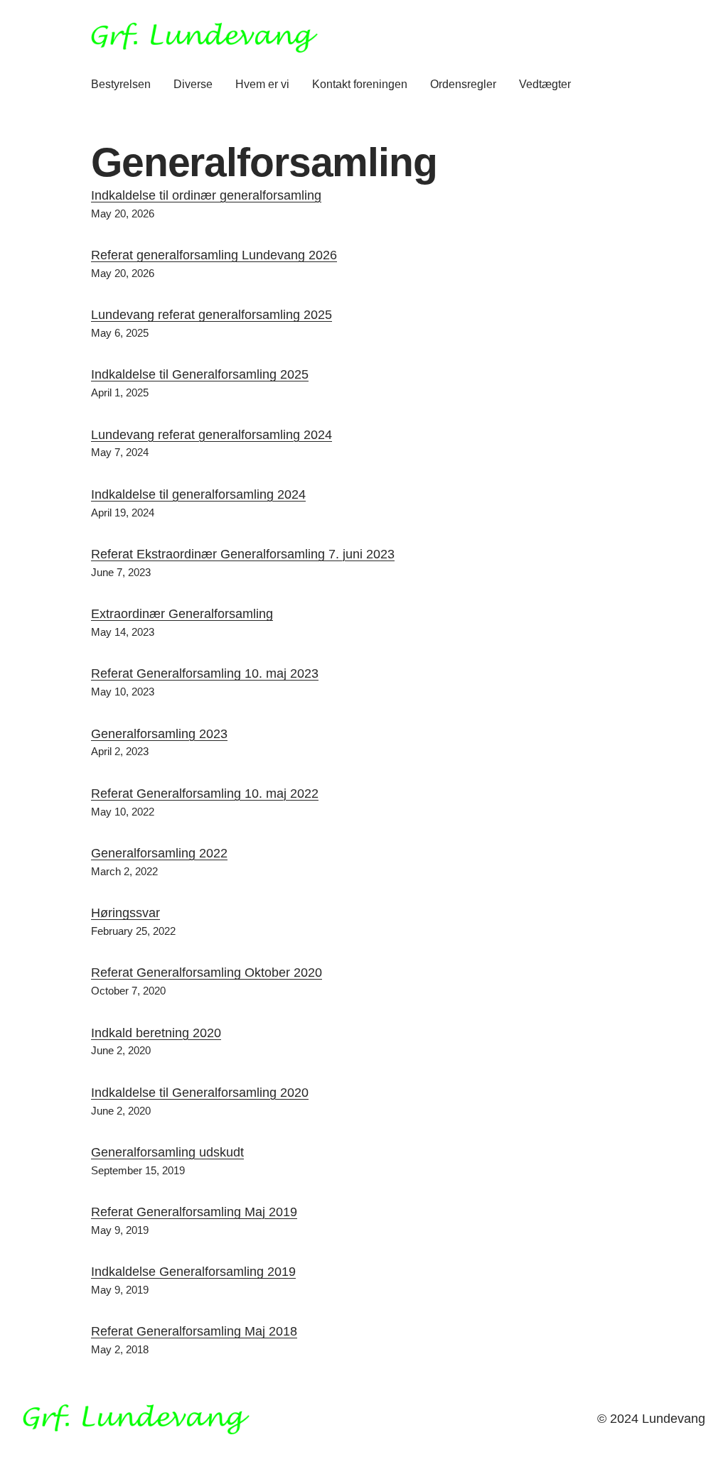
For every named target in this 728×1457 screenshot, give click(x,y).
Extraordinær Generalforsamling (182, 614)
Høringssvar (125, 913)
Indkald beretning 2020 (156, 1033)
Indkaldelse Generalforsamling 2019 (193, 1271)
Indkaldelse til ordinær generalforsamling (206, 195)
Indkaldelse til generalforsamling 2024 (198, 494)
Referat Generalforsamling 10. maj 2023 (204, 673)
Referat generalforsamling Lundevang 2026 (214, 255)
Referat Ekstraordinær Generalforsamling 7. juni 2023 (243, 554)
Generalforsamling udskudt (167, 1152)
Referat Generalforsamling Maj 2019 (194, 1212)
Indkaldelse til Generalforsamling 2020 (200, 1092)
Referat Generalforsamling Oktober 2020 (206, 972)
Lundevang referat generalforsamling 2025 (211, 315)
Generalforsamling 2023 (159, 734)
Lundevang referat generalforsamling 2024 (211, 435)
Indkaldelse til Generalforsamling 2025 (200, 374)
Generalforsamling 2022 (159, 853)
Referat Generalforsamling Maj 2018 (194, 1331)
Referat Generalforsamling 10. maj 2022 (204, 793)
